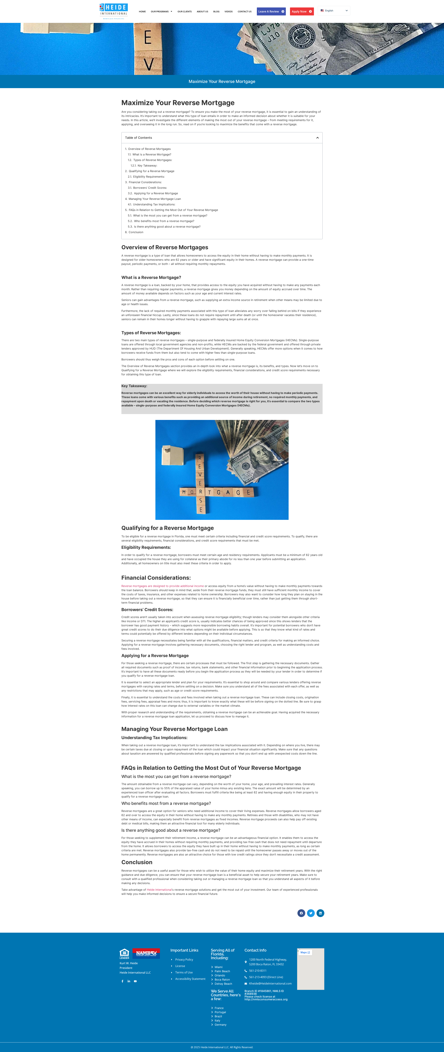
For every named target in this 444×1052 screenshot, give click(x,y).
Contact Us (244, 11)
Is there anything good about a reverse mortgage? (167, 226)
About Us (202, 11)
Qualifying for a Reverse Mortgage (151, 171)
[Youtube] (135, 981)
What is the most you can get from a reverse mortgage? (170, 215)
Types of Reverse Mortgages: (152, 160)
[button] (317, 137)
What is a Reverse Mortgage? (152, 154)
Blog (216, 11)
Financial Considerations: (145, 182)
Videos (229, 11)
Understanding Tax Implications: (154, 204)
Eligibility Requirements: (149, 176)
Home (142, 11)
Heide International (159, 889)
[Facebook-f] (122, 981)
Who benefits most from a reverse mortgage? (164, 221)
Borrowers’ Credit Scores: (150, 187)
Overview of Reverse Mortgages (149, 149)
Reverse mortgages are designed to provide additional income (162, 586)
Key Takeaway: (147, 165)
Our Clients (185, 11)
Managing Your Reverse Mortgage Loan (155, 199)
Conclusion (136, 232)
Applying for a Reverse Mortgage (156, 193)
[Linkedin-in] (129, 981)
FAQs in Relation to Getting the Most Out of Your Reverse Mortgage (173, 210)
